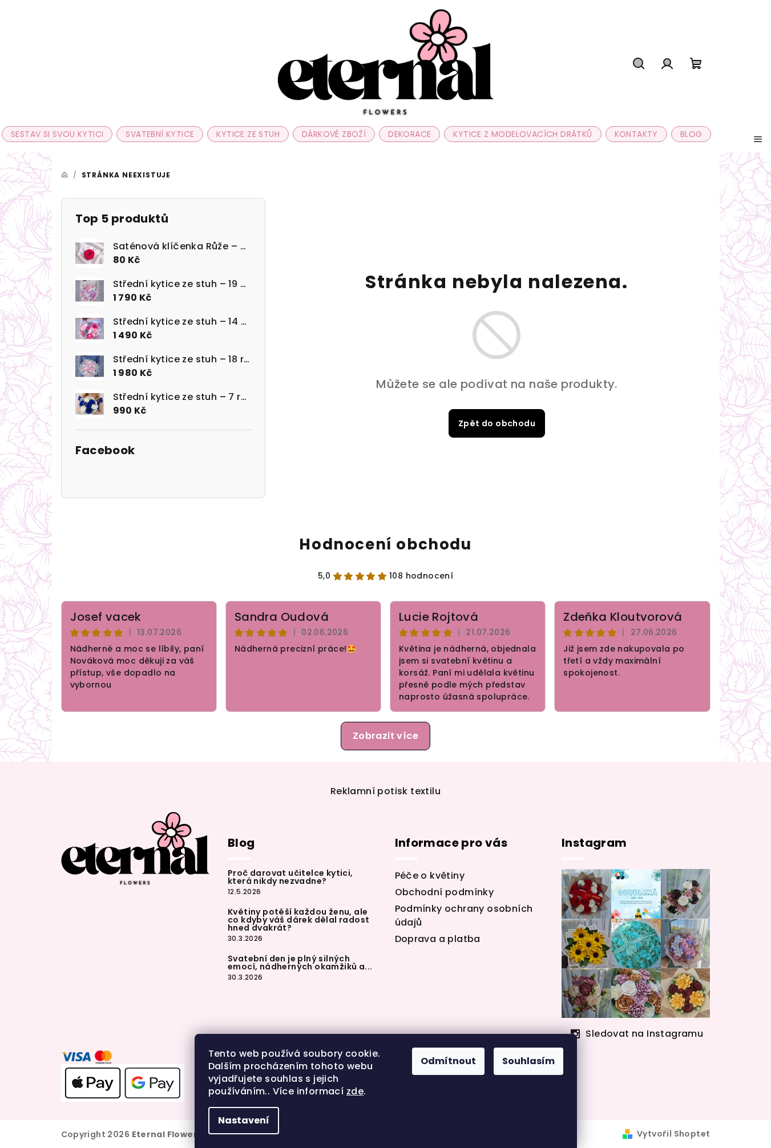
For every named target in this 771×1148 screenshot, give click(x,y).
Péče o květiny (430, 875)
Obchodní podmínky (444, 892)
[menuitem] (57, 134)
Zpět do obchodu (496, 423)
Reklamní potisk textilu (385, 791)
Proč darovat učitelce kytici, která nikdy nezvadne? (290, 877)
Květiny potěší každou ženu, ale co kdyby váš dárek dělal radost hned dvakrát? (298, 920)
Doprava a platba (438, 938)
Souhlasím (528, 1061)
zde (355, 1091)
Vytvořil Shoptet (673, 1133)
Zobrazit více (385, 735)
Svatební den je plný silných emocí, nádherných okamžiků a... (300, 963)
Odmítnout (448, 1061)
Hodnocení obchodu (385, 544)
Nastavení (243, 1120)
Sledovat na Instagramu (644, 1033)
